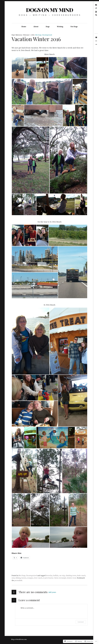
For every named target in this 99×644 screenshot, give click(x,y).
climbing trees (71, 575)
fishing (18, 578)
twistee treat (71, 578)
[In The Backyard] (96, 41)
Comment (81, 622)
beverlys (49, 575)
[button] (18, 68)
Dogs (48, 27)
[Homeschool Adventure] (96, 44)
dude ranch (81, 575)
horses (23, 578)
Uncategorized (47, 35)
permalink (18, 580)
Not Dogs (74, 27)
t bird (56, 578)
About (35, 27)
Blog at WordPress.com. (19, 639)
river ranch (38, 578)
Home (23, 27)
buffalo (55, 575)
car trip (62, 575)
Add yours (52, 592)
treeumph (62, 578)
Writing (60, 27)
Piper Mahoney (17, 35)
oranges (30, 578)
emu (13, 578)
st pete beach (48, 578)
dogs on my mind (49, 9)
